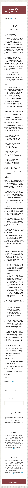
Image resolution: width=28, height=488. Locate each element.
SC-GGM (12, 381)
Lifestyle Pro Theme (15, 481)
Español (14, 423)
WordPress (16, 482)
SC (9, 381)
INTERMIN (14, 8)
